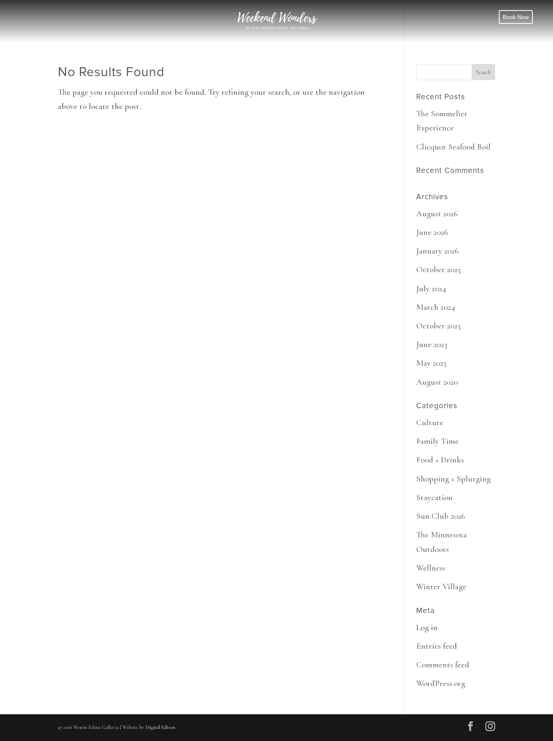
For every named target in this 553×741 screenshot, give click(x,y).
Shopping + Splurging (453, 479)
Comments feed (442, 665)
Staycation (434, 497)
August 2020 (437, 382)
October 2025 (438, 269)
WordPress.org (440, 683)
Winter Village (441, 586)
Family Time (437, 441)
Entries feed (436, 646)
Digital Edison (160, 727)
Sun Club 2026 (440, 516)
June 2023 (431, 344)
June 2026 (432, 232)
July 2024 (431, 288)
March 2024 (435, 307)
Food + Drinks (440, 460)
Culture (429, 422)
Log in (427, 627)
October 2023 (438, 326)
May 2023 (431, 363)
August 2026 (437, 214)
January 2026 (437, 251)
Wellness (430, 568)
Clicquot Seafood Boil (453, 147)
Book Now (516, 17)
